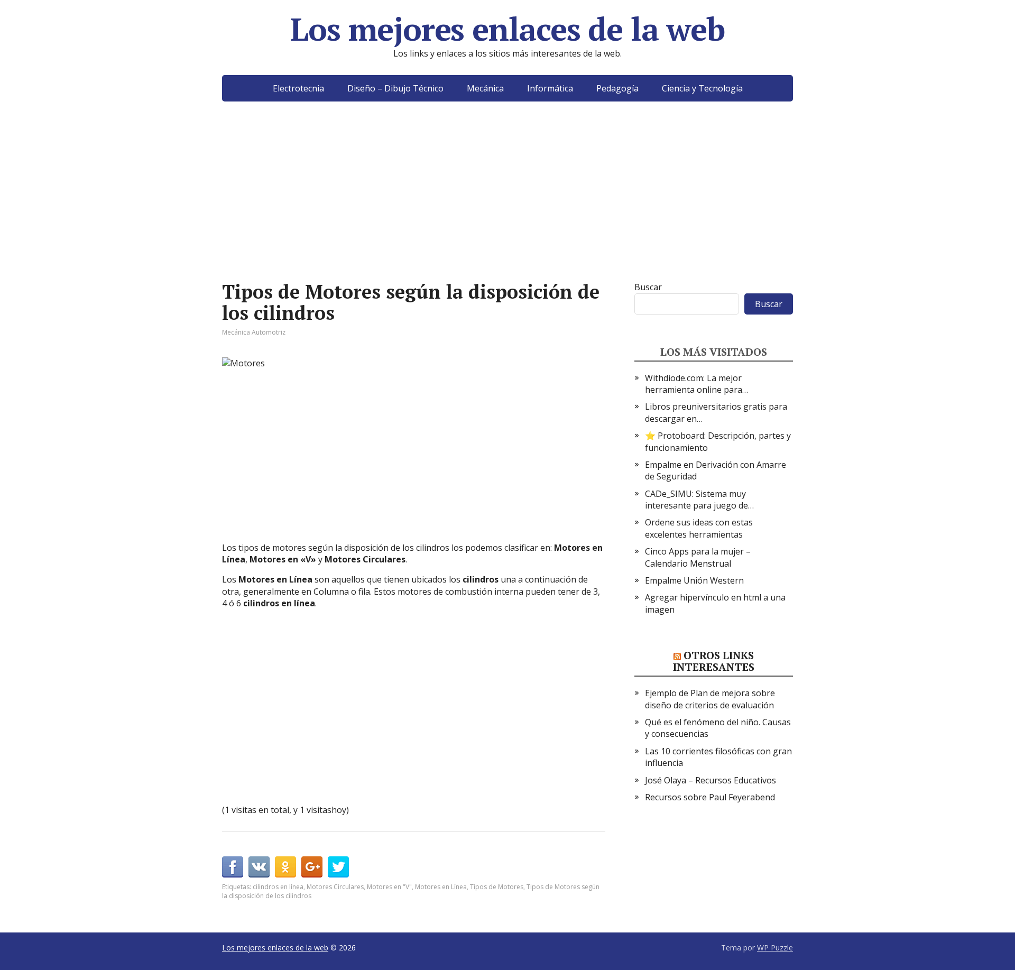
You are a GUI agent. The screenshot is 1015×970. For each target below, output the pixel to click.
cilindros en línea (278, 886)
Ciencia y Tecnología (702, 88)
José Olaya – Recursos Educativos (710, 780)
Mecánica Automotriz (253, 332)
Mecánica (485, 88)
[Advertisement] (507, 207)
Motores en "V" (389, 886)
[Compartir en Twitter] (338, 866)
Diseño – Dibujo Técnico (395, 88)
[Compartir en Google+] (311, 866)
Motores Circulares (335, 886)
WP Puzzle (775, 948)
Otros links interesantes (713, 661)
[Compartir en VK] (259, 866)
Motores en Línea (441, 886)
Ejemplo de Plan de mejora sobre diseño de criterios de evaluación (710, 698)
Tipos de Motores (496, 886)
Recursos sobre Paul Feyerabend (710, 797)
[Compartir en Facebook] (232, 866)
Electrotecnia (298, 88)
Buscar (648, 287)
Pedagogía (617, 88)
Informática (550, 88)
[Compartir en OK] (285, 866)
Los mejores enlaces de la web (507, 29)
